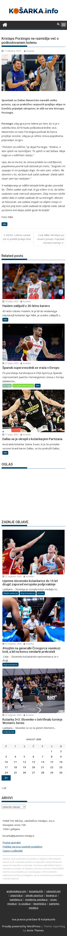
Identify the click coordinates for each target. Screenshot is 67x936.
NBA (4, 224)
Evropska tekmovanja (23, 385)
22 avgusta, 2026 (13, 576)
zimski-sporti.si (34, 895)
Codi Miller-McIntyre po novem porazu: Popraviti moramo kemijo (50, 238)
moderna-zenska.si (36, 899)
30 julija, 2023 (11, 301)
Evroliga (7, 385)
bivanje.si (51, 895)
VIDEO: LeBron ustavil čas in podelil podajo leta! (17, 236)
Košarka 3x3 (8, 732)
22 (51, 767)
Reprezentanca (28, 593)
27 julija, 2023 (11, 363)
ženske (40, 593)
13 (33, 762)
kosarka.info (36, 891)
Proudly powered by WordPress (21, 926)
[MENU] (63, 24)
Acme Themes (35, 930)
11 (15, 762)
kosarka (30, 50)
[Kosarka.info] (4, 24)
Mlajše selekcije (10, 593)
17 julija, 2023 (11, 434)
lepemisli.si (40, 903)
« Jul (4, 787)
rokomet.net (53, 891)
